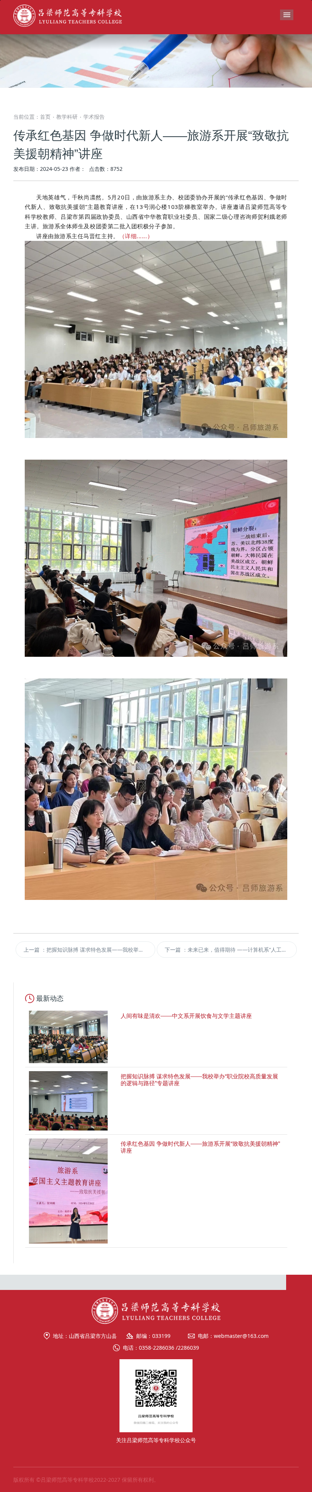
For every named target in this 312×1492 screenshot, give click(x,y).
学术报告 (94, 116)
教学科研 (67, 116)
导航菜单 (286, 15)
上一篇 (90, 949)
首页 (45, 116)
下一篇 (231, 949)
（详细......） (136, 236)
